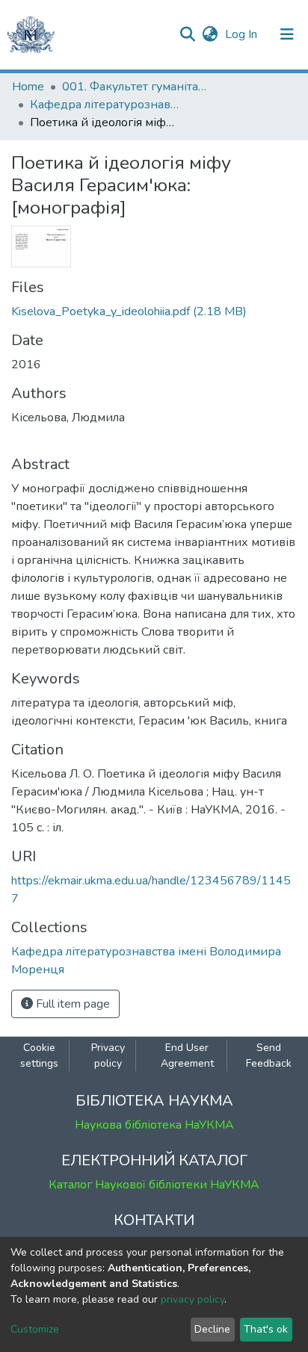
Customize (34, 1329)
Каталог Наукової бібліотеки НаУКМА (154, 1184)
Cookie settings (39, 1055)
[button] (209, 34)
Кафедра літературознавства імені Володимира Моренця (104, 104)
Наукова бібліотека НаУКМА (154, 1125)
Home (28, 86)
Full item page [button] (71, 1004)
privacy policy (192, 1299)
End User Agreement (187, 1055)
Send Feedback (269, 1055)
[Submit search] (187, 34)
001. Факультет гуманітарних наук (137, 86)
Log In (242, 34)
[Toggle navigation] (287, 34)
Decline (212, 1329)
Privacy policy (108, 1055)
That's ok (266, 1329)
